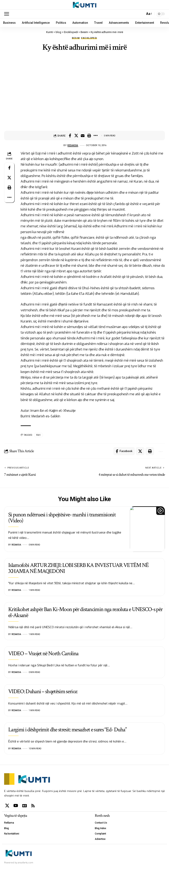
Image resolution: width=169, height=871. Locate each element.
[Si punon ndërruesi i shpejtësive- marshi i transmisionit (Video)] (147, 529)
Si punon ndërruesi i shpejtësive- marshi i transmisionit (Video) (62, 517)
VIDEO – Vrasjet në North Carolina (43, 653)
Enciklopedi (89, 38)
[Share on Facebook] (70, 135)
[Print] (89, 135)
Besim (76, 38)
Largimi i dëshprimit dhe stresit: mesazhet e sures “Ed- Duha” (67, 729)
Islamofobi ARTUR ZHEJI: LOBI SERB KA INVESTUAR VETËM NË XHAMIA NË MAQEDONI (78, 568)
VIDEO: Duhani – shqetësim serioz (42, 691)
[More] (95, 135)
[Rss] (33, 805)
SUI (38, 435)
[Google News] (24, 805)
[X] (7, 805)
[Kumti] (85, 4)
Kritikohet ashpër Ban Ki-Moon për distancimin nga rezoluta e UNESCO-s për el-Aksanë (85, 612)
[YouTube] (15, 805)
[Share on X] (76, 135)
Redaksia (72, 145)
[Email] (83, 135)
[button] (7, 13)
